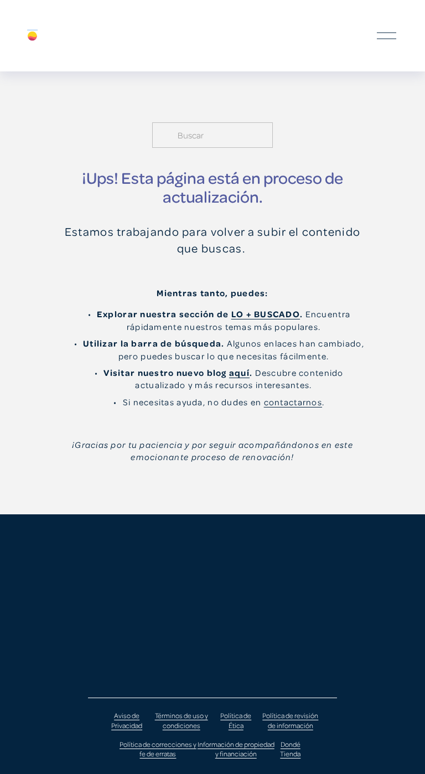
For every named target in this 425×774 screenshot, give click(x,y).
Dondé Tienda (290, 749)
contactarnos (293, 401)
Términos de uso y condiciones (181, 720)
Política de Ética (235, 720)
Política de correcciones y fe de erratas (158, 749)
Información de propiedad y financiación (236, 749)
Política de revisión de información (290, 720)
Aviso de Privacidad (126, 720)
